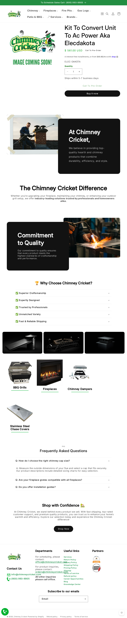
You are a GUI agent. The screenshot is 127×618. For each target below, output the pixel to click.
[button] (107, 14)
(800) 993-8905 (20, 578)
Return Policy (70, 560)
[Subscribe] (85, 599)
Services (68, 557)
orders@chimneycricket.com (51, 572)
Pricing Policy (70, 568)
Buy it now (92, 93)
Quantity (69, 66)
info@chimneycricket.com (26, 574)
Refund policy (70, 576)
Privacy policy (66, 617)
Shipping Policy (71, 565)
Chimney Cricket (20, 617)
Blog (66, 581)
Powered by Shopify (36, 617)
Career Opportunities (73, 579)
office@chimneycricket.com (51, 562)
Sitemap (67, 570)
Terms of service (71, 573)
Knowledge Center (72, 584)
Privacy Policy (70, 562)
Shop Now (63, 529)
